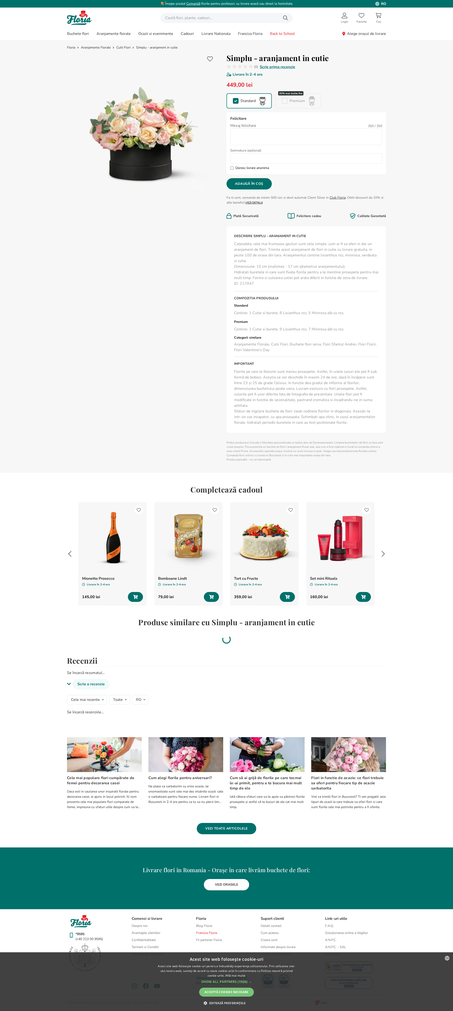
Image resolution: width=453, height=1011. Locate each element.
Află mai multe (235, 976)
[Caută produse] (285, 18)
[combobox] (226, 18)
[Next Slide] (383, 554)
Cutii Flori (123, 47)
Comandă (193, 3)
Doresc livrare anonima (252, 168)
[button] (249, 100)
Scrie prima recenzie (277, 67)
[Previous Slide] (70, 554)
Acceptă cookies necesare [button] (226, 992)
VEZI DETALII (254, 203)
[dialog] (226, 981)
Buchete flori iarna (305, 344)
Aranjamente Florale (96, 47)
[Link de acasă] (71, 47)
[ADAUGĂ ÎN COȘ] (135, 597)
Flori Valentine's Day (251, 350)
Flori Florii (367, 344)
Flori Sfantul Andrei (339, 344)
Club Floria (338, 197)
